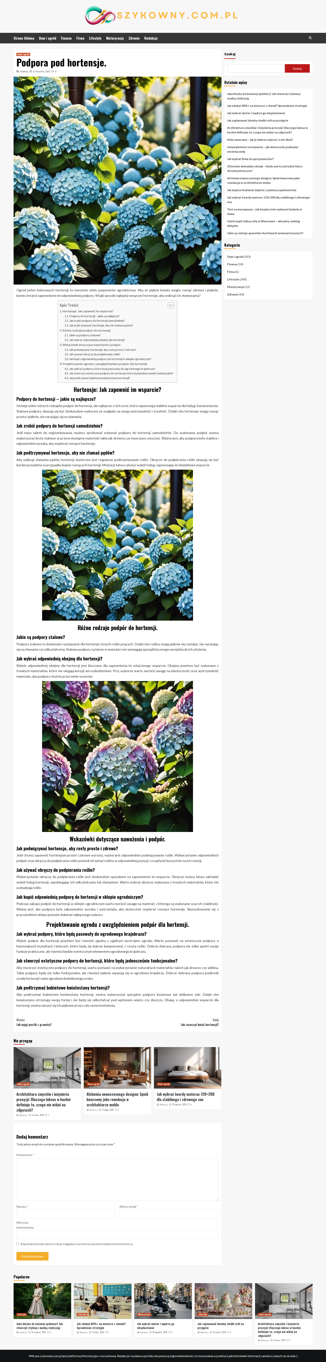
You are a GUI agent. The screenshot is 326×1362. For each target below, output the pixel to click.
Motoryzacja (115, 38)
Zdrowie (134, 38)
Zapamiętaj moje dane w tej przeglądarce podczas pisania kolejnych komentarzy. (76, 1244)
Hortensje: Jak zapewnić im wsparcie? (87, 311)
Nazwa (22, 1206)
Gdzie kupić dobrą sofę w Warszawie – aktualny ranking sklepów (263, 223)
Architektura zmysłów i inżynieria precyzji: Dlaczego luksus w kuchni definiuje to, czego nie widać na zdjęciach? (43, 1102)
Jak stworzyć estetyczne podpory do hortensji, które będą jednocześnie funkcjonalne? (121, 373)
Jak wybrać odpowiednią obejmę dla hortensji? (97, 340)
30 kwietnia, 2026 (159, 1332)
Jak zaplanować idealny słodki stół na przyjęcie (257, 120)
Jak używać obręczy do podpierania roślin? (94, 354)
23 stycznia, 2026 (179, 1104)
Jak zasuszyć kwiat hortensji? (200, 1022)
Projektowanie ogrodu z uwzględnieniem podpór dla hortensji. (105, 364)
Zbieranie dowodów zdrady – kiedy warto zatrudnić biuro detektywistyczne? (264, 168)
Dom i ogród (47, 38)
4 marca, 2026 (38, 1115)
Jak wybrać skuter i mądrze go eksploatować (256, 113)
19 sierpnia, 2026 (38, 1332)
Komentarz (25, 1155)
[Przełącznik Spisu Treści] (169, 305)
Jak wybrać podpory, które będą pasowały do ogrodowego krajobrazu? (112, 368)
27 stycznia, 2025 (41, 71)
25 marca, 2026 (219, 1332)
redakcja (24, 71)
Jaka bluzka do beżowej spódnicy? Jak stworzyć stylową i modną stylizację (264, 96)
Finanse (66, 38)
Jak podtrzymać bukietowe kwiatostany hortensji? (99, 378)
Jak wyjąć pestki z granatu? (34, 1022)
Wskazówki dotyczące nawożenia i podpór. (91, 344)
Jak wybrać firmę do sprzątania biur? (250, 159)
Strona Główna (24, 38)
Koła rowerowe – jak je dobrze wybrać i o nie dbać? (260, 139)
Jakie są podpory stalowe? (85, 335)
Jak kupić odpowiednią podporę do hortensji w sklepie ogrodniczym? (110, 359)
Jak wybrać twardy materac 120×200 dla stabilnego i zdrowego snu (186, 1096)
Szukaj (229, 54)
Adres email (128, 1206)
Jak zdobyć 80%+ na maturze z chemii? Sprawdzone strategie (267, 105)
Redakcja (151, 38)
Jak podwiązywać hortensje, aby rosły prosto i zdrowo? (102, 349)
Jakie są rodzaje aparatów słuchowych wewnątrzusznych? (265, 233)
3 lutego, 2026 (108, 1109)
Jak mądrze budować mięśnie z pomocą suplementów (261, 190)
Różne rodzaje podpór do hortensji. (86, 330)
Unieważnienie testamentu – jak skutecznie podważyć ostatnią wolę (262, 149)
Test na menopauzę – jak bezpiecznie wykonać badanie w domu (264, 211)
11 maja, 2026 (98, 1332)
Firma (80, 38)
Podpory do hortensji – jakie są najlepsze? (94, 316)
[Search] (310, 37)
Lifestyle (95, 38)
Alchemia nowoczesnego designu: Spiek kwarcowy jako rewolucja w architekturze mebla (117, 1099)
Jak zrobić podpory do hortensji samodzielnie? (97, 320)
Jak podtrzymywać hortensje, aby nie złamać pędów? (101, 325)
